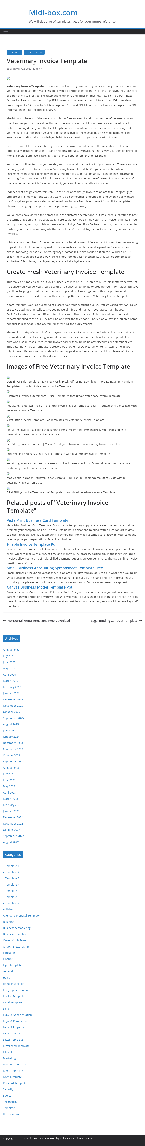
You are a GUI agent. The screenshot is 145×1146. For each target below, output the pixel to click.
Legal (6, 1008)
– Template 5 (11, 890)
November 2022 (13, 823)
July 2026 (8, 656)
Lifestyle (8, 1052)
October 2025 (11, 712)
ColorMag (66, 1138)
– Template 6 (11, 897)
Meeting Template (14, 1064)
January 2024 (11, 736)
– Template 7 (11, 903)
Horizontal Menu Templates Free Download (39, 621)
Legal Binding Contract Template (114, 621)
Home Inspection (13, 984)
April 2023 (9, 792)
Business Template (15, 934)
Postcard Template (15, 1083)
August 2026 (11, 650)
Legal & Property (13, 1027)
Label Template (12, 1002)
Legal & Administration (17, 1015)
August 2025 (11, 724)
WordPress (85, 1138)
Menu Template (13, 1070)
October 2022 (11, 830)
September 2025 (13, 718)
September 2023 (13, 761)
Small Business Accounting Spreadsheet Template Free (55, 567)
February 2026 (12, 687)
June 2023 (9, 780)
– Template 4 (11, 884)
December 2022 (13, 817)
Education (9, 953)
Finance (8, 959)
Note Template (12, 1077)
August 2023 (11, 767)
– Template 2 (11, 872)
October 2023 (11, 755)
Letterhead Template (16, 1046)
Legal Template (12, 1033)
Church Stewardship (16, 946)
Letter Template (13, 1039)
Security (8, 1089)
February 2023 (12, 805)
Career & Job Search (15, 940)
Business (8, 921)
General (8, 971)
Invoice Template (34, 52)
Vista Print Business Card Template (37, 520)
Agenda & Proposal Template (21, 915)
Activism (8, 909)
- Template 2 (14, 52)
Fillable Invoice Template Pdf (32, 544)
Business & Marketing (17, 928)
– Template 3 (11, 878)
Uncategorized (12, 1114)
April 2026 (9, 674)
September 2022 (13, 836)
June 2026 (9, 662)
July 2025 (8, 730)
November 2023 (13, 749)
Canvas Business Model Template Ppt (39, 587)
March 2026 (10, 681)
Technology (10, 1101)
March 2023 (10, 798)
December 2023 (13, 743)
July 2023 (8, 774)
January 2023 (11, 811)
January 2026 (11, 693)
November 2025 (13, 705)
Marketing (9, 1058)
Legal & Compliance (15, 1021)
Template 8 (10, 1108)
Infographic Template (16, 990)
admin (39, 68)
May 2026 (9, 668)
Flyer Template (12, 965)
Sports (7, 1095)
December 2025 (13, 699)
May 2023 (9, 786)
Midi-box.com (53, 12)
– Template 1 (11, 866)
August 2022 (11, 842)
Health (7, 977)
